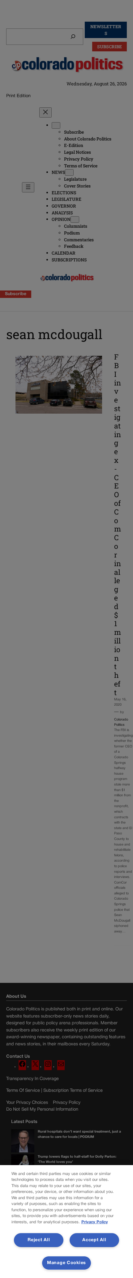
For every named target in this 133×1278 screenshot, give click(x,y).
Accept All (94, 1240)
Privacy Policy (94, 1222)
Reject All (39, 1240)
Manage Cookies (66, 1263)
